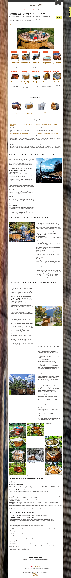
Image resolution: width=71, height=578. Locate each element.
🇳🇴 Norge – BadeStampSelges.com (52, 564)
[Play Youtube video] (35, 38)
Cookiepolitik (35, 575)
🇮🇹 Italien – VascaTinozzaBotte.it (30, 564)
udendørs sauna (19, 19)
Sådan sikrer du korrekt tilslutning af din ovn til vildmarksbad (46, 124)
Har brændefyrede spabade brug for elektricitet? (44, 142)
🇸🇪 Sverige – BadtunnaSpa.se (41, 564)
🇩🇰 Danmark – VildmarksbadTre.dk (18, 564)
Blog (51, 9)
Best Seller (58, 17)
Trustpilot (10, 24)
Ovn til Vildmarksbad (42, 112)
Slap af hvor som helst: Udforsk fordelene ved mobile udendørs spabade (22, 142)
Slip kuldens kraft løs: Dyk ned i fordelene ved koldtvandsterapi (47, 133)
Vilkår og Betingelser (35, 573)
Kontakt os (40, 9)
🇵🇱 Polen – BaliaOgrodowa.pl (35, 566)
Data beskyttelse (35, 574)
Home (20, 9)
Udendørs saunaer (54, 112)
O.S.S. (46, 9)
